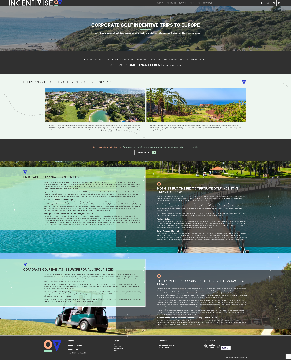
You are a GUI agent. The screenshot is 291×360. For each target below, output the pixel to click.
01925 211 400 (164, 347)
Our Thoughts (194, 3)
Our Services (171, 3)
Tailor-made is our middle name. (107, 147)
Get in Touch (143, 153)
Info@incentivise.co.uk (166, 345)
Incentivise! (174, 66)
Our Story (159, 3)
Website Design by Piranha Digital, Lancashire (236, 357)
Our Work (182, 3)
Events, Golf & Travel (75, 345)
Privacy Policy (73, 349)
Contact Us (207, 3)
